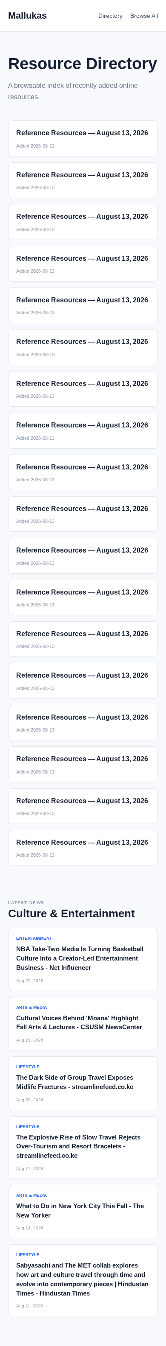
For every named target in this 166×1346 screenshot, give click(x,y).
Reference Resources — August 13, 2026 (82, 133)
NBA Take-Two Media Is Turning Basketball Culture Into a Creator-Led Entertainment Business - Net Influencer (79, 958)
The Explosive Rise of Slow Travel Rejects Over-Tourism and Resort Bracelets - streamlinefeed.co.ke (78, 1146)
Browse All (144, 15)
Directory (110, 15)
